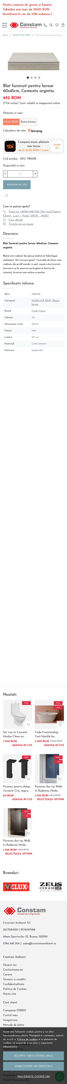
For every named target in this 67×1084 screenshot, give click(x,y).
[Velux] (16, 893)
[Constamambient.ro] (26, 25)
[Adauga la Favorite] (6, 195)
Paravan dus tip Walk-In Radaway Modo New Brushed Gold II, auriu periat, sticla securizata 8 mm (49, 789)
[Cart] (63, 25)
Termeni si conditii (14, 979)
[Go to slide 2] (32, 78)
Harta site (9, 994)
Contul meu (10, 1015)
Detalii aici (56, 146)
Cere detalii (16, 220)
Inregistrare (10, 1020)
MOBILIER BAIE (21, 35)
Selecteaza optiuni (50, 799)
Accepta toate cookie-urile (33, 1056)
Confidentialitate (13, 984)
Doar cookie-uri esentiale (33, 1066)
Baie (5, 35)
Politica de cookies (27, 1039)
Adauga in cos (17, 184)
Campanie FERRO (14, 1010)
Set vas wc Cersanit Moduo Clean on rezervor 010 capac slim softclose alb (15, 735)
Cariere (7, 974)
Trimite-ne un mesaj (21, 224)
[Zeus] (51, 893)
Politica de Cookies (15, 989)
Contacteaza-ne (13, 969)
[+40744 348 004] (45, 25)
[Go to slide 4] (39, 78)
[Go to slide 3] (35, 78)
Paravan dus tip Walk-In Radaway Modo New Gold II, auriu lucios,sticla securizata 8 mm (17, 843)
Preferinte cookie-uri (33, 1076)
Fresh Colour (39, 311)
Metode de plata (13, 1025)
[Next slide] (58, 887)
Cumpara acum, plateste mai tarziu (33, 146)
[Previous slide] (9, 887)
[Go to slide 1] (28, 78)
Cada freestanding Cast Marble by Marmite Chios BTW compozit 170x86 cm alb (47, 735)
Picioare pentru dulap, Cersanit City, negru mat (17, 789)
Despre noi (9, 965)
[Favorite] (57, 25)
